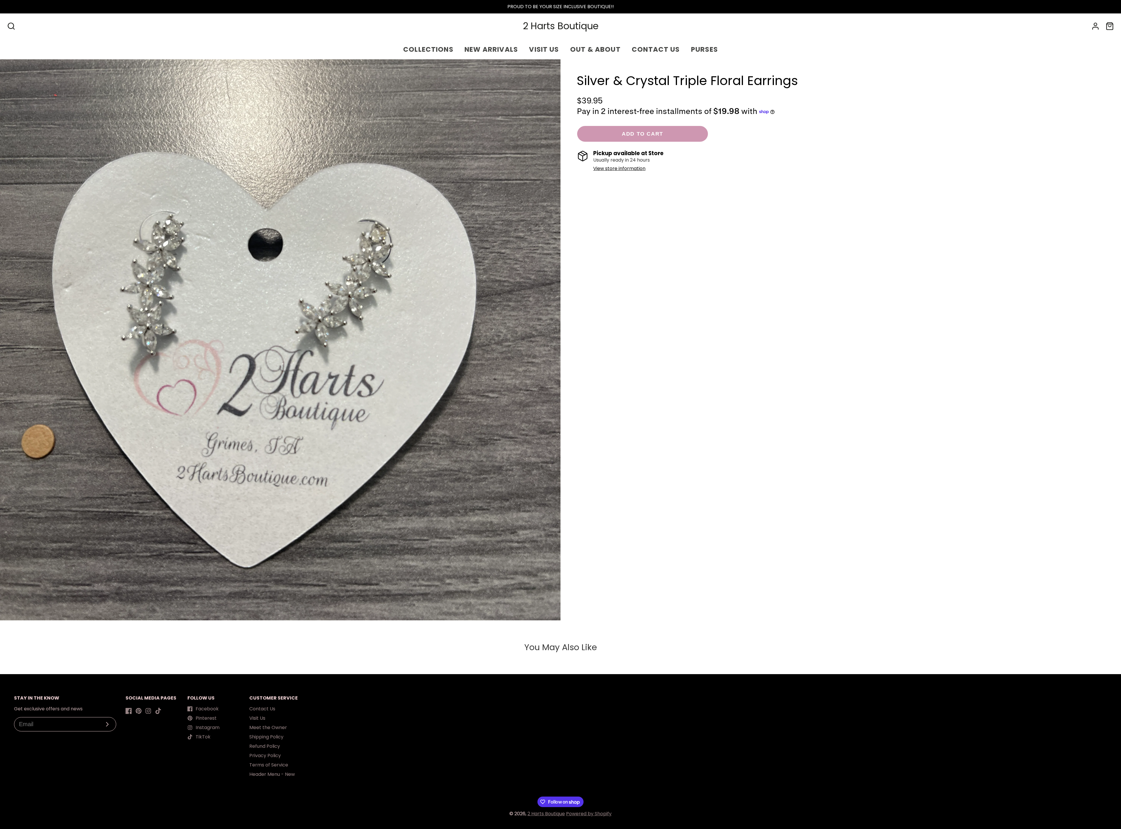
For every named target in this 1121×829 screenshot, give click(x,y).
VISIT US (544, 49)
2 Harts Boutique (546, 813)
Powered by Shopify (589, 813)
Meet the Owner (268, 727)
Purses (704, 49)
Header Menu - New (272, 774)
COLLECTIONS (428, 49)
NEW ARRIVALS (491, 49)
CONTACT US (656, 49)
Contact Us (262, 708)
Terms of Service (268, 764)
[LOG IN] (1095, 26)
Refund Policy (264, 746)
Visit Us (257, 718)
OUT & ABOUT (595, 49)
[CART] (1110, 26)
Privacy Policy (265, 755)
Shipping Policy (266, 736)
